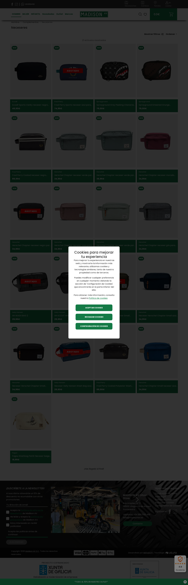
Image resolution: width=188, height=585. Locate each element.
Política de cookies (98, 298)
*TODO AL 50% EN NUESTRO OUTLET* (91, 581)
